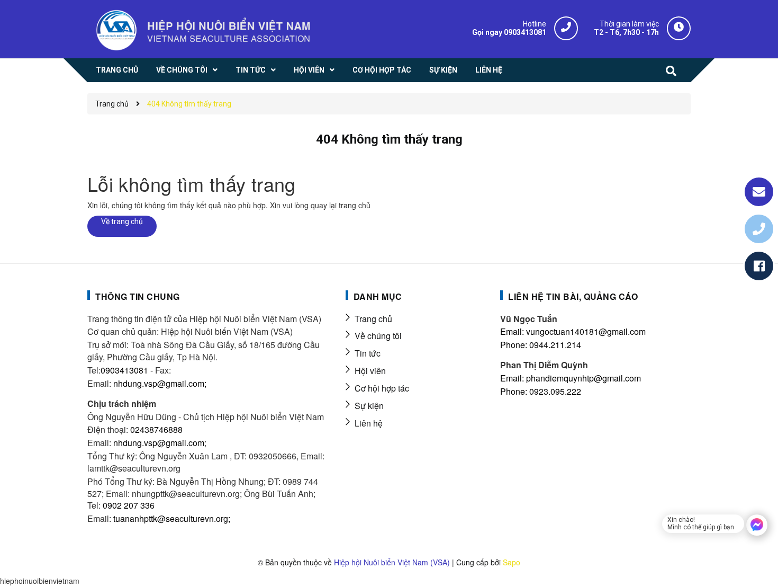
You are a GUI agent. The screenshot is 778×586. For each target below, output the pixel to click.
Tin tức (368, 353)
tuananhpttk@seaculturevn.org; (171, 518)
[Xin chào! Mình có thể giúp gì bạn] (756, 525)
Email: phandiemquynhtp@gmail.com (570, 378)
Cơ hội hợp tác (382, 388)
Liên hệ (369, 423)
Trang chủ (373, 319)
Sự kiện (369, 405)
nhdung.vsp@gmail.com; (159, 383)
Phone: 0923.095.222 (540, 391)
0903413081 (124, 370)
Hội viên (370, 371)
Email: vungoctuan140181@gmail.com (573, 331)
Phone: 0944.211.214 (540, 345)
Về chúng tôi (378, 336)
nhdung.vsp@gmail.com (158, 443)
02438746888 (156, 429)
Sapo (511, 562)
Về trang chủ (122, 221)
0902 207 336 (129, 505)
